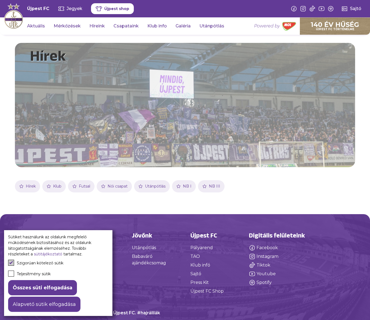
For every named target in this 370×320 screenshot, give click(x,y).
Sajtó (195, 273)
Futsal (84, 186)
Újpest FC (38, 8)
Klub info (157, 25)
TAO (195, 256)
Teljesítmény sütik (34, 273)
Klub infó (200, 265)
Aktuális (36, 25)
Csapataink (126, 25)
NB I (187, 186)
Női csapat (118, 186)
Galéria (183, 25)
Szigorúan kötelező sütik (40, 263)
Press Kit (199, 282)
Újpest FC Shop (207, 291)
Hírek (31, 186)
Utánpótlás (211, 25)
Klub (57, 186)
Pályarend (201, 247)
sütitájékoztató (48, 254)
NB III (214, 186)
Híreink (97, 25)
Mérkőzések (67, 25)
